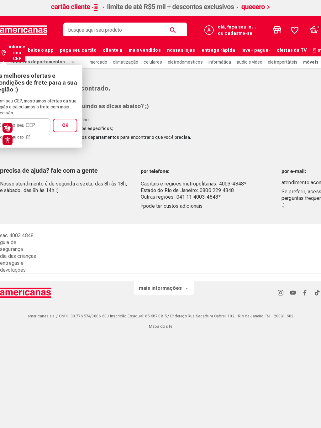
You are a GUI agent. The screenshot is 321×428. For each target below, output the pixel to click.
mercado (98, 62)
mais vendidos (145, 50)
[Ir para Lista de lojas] (277, 30)
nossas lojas (181, 50)
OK (65, 125)
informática (219, 62)
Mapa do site (160, 326)
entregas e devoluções (13, 266)
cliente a (112, 50)
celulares (153, 62)
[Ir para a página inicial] (25, 293)
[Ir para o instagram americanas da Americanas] (280, 292)
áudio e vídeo (249, 62)
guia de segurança (11, 245)
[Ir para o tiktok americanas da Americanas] (317, 292)
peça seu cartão (78, 50)
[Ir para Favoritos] (295, 30)
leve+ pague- (256, 50)
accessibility (8, 140)
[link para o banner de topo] (160, 12)
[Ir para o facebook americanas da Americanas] (305, 292)
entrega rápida (218, 50)
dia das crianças (18, 256)
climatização (125, 62)
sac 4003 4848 (17, 235)
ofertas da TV (292, 50)
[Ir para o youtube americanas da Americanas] (293, 292)
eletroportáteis (282, 62)
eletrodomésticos (185, 62)
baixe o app (41, 50)
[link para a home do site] (24, 30)
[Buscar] (174, 30)
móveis (310, 62)
